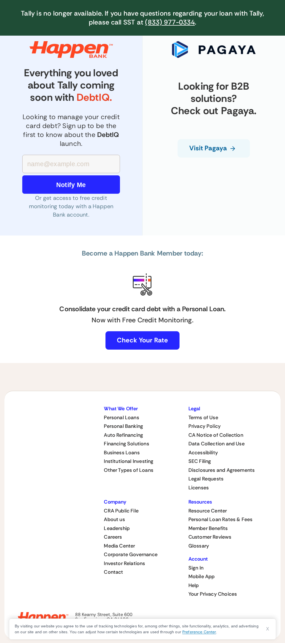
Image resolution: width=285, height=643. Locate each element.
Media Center (119, 546)
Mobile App (201, 576)
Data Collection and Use (216, 443)
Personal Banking (123, 426)
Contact (113, 572)
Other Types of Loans (128, 470)
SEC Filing (199, 461)
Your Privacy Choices (212, 594)
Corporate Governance (131, 554)
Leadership (117, 528)
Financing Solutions (126, 443)
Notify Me (71, 184)
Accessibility (203, 452)
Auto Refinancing (123, 435)
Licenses (198, 487)
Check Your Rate (142, 340)
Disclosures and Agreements (221, 470)
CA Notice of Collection (215, 435)
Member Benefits (208, 528)
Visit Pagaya (208, 148)
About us (114, 519)
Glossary (198, 546)
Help (193, 585)
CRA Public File (121, 510)
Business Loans (122, 452)
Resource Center (207, 510)
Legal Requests (206, 478)
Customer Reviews (210, 537)
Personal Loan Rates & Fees (220, 519)
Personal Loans (121, 417)
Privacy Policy (204, 426)
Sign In (195, 568)
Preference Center (199, 631)
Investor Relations (124, 563)
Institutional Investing (128, 461)
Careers (113, 537)
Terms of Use (203, 417)
